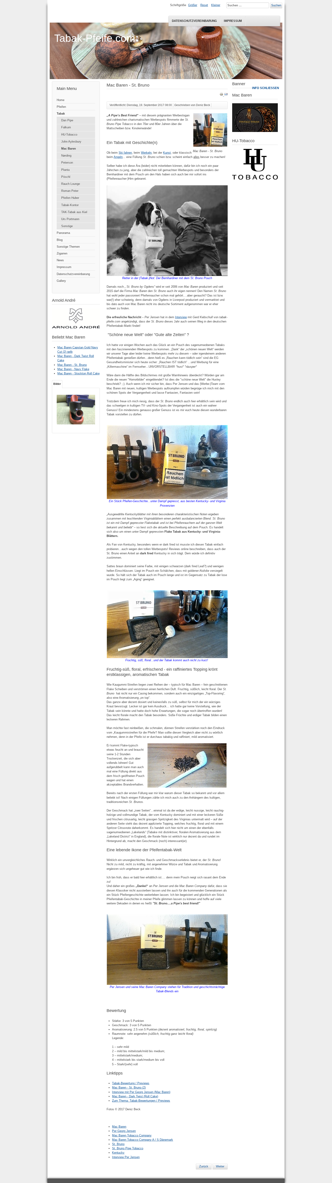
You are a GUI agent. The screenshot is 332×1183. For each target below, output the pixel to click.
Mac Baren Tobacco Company (132, 1135)
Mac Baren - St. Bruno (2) (129, 1087)
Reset (204, 5)
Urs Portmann (70, 219)
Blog (60, 240)
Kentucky (118, 1152)
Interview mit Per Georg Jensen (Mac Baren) (141, 1092)
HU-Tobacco (69, 134)
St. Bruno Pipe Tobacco (127, 1148)
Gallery (61, 280)
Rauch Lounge (70, 184)
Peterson (67, 162)
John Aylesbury (71, 141)
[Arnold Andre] (76, 327)
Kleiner (215, 5)
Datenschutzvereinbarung (194, 21)
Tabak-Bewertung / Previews (130, 1083)
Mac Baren (68, 148)
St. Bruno (118, 1144)
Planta (65, 170)
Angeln (118, 157)
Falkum (66, 127)
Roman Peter (69, 191)
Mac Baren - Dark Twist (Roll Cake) (135, 1096)
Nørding (66, 155)
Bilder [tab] (57, 384)
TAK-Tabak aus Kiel (74, 212)
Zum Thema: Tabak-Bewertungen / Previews (141, 1100)
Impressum (233, 21)
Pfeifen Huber (70, 198)
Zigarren (62, 253)
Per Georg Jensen (124, 1131)
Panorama (63, 233)
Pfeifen (61, 106)
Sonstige (67, 226)
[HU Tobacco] (255, 178)
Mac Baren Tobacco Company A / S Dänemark (142, 1139)
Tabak (61, 113)
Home (60, 100)
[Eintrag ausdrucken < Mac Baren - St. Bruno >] (222, 95)
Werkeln (146, 152)
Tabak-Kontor (70, 205)
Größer (192, 5)
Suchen (276, 5)
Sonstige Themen (68, 246)
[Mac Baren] (255, 131)
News (60, 260)
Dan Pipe (67, 120)
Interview (181, 317)
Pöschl (65, 177)
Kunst (167, 152)
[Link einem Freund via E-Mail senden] (226, 95)
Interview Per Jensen (126, 1157)
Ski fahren (125, 152)
